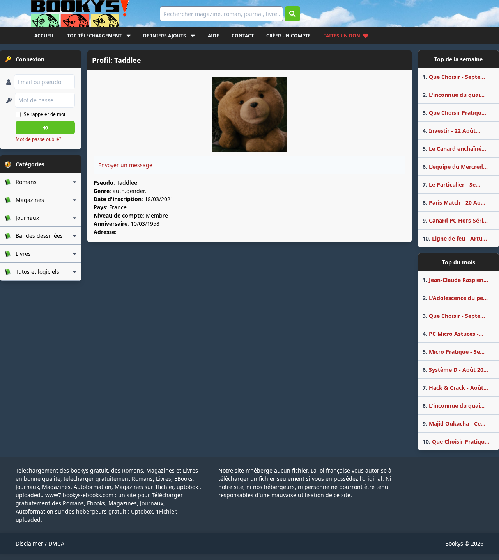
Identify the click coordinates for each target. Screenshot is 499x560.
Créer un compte (288, 35)
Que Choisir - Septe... (454, 76)
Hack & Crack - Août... (455, 387)
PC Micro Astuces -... (453, 333)
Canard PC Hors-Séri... (455, 220)
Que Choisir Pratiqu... (454, 112)
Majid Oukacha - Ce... (454, 423)
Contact (243, 35)
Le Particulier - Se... (451, 184)
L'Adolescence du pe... (455, 297)
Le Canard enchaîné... (454, 148)
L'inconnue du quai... (454, 94)
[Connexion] (45, 127)
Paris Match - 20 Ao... (454, 202)
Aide (213, 35)
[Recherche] (292, 13)
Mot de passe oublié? (38, 139)
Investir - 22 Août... (451, 130)
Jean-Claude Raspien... (455, 280)
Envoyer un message (125, 165)
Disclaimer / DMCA (40, 543)
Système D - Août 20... (455, 369)
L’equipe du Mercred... (455, 166)
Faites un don (341, 35)
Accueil (44, 35)
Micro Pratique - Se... (454, 351)
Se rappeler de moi (44, 114)
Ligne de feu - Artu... (455, 238)
